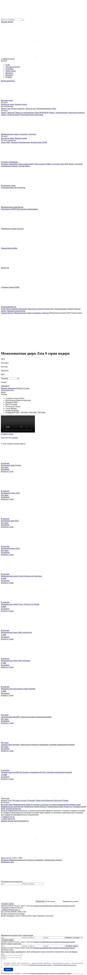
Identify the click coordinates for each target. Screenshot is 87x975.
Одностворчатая (7, 187)
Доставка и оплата (12, 67)
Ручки (3, 309)
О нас (7, 65)
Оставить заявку (7, 904)
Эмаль (3, 142)
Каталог (10, 313)
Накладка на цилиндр (36, 309)
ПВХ (8, 142)
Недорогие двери (7, 104)
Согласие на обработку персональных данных (44, 860)
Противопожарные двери (46, 108)
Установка (9, 69)
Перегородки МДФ (8, 209)
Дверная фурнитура (13, 809)
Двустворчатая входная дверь (31, 115)
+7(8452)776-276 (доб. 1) (10, 910)
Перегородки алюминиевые (27, 209)
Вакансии (9, 73)
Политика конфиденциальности (13, 860)
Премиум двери (21, 104)
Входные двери (7, 804)
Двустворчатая (19, 187)
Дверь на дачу (30, 108)
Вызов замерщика (8, 81)
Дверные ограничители (16, 311)
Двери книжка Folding (42, 164)
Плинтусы (68, 807)
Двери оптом (10, 71)
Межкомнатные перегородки (12, 807)
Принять (8, 969)
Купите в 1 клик (23, 388)
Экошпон (14, 142)
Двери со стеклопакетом (24, 113)
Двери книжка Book (26, 164)
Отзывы (8, 77)
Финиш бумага (36, 142)
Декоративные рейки (55, 807)
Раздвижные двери (73, 804)
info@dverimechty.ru (21, 821)
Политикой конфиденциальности (65, 965)
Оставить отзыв (7, 434)
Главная (4, 313)
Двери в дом (6, 108)
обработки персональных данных (40, 965)
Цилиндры (49, 309)
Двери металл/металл (76, 113)
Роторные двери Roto (9, 164)
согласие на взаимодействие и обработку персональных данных (54, 906)
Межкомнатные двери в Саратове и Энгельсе (31, 313)
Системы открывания (57, 804)
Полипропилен (24, 142)
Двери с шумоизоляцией (10, 115)
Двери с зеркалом (7, 113)
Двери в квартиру (18, 108)
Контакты (9, 75)
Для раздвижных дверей (63, 309)
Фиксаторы (23, 309)
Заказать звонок (7, 22)
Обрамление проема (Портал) (35, 807)
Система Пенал (24, 166)
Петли (8, 309)
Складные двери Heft (60, 164)
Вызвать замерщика (8, 388)
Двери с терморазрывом (58, 113)
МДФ (45, 142)
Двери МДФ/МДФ (41, 113)
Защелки (14, 309)
